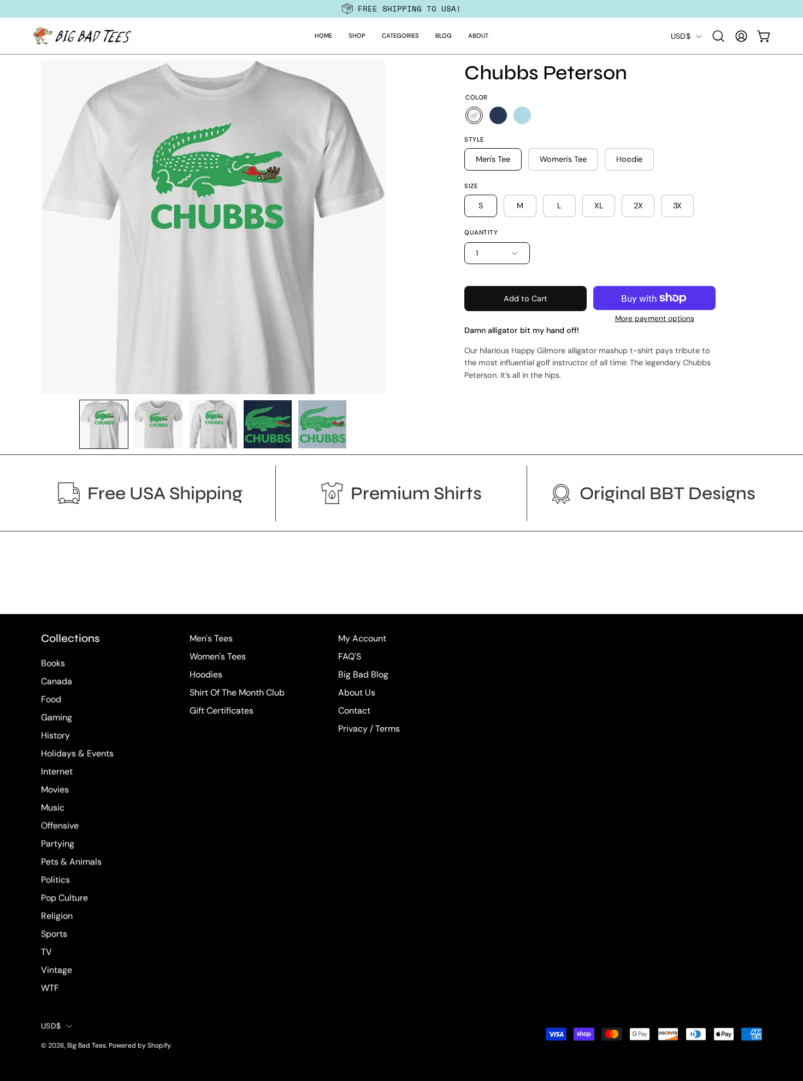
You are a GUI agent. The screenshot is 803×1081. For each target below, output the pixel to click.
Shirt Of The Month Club (237, 692)
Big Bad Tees (86, 1046)
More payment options (654, 318)
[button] (357, 36)
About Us (356, 692)
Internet (57, 772)
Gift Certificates (221, 710)
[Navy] (498, 115)
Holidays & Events (77, 753)
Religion (57, 916)
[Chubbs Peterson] (103, 424)
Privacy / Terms (369, 728)
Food (51, 699)
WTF (50, 988)
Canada (56, 681)
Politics (55, 880)
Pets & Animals (71, 862)
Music (52, 808)
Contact (354, 710)
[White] (474, 115)
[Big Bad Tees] (82, 36)
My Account (362, 638)
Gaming (56, 717)
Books (53, 663)
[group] (401, 8)
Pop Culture (64, 898)
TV (46, 952)
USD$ (680, 36)
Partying (57, 844)
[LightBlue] (522, 115)
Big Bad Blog (363, 674)
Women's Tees (218, 656)
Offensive (60, 826)
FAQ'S (349, 656)
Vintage (56, 970)
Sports (54, 934)
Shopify (158, 1046)
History (55, 735)
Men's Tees (211, 638)
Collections (70, 638)
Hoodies (206, 674)
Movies (55, 790)
